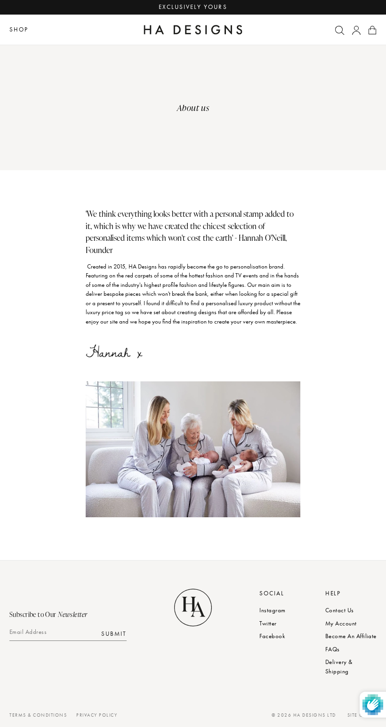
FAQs (332, 649)
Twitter (267, 623)
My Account (341, 623)
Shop (18, 29)
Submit (114, 633)
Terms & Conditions (38, 715)
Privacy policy (96, 715)
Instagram (272, 610)
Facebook (272, 636)
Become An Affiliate (351, 636)
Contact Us (339, 610)
